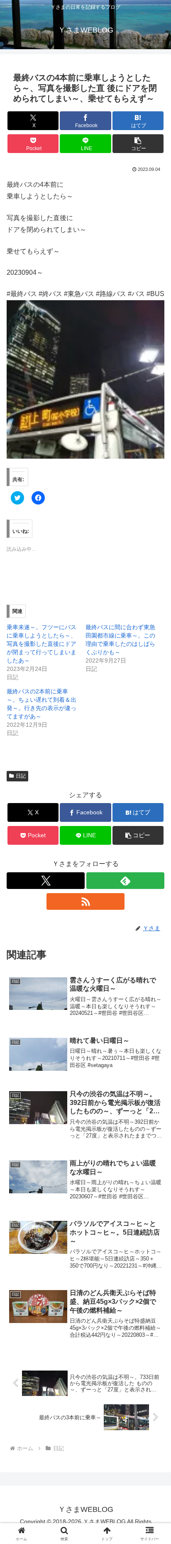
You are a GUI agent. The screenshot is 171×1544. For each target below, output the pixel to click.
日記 (21, 776)
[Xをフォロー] (46, 880)
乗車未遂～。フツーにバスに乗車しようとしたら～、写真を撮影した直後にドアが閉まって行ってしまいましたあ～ (41, 644)
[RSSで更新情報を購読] (85, 901)
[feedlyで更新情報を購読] (125, 880)
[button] (138, 143)
